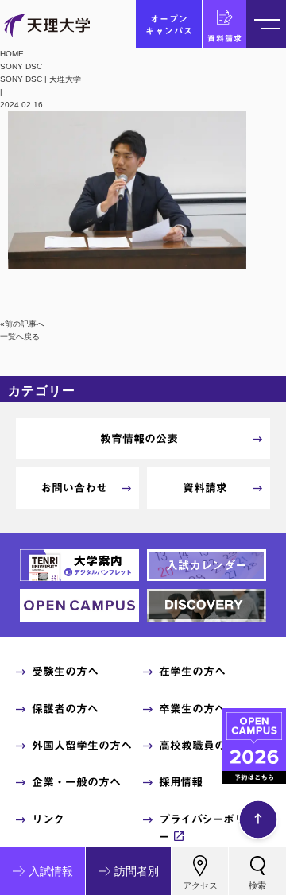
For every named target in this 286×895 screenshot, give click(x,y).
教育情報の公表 (139, 438)
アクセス (200, 885)
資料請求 (224, 38)
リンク (48, 819)
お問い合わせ (74, 488)
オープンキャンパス (169, 24)
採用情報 (180, 782)
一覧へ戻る (20, 336)
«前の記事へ (22, 324)
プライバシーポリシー (207, 828)
